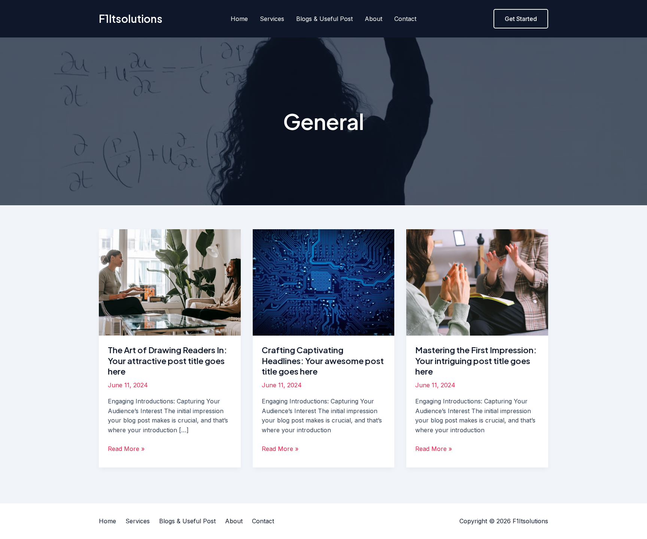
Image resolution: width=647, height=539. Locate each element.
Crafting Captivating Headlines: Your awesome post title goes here (323, 360)
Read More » (126, 448)
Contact (405, 18)
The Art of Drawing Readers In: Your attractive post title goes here (167, 360)
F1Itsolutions (130, 18)
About (373, 18)
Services (272, 18)
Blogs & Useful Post (324, 18)
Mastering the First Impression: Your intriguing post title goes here (476, 360)
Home (239, 18)
